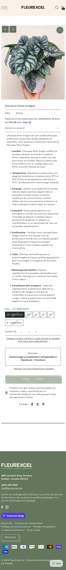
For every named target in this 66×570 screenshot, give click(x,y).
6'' (51, 314)
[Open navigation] (5, 7)
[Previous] (5, 29)
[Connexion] (56, 7)
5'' (43, 314)
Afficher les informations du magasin (34, 369)
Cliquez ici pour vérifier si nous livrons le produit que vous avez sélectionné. (33, 340)
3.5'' (29, 314)
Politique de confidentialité (29, 523)
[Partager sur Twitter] (37, 404)
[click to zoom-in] (59, 30)
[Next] (13, 29)
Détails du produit (15, 128)
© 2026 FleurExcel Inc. (13, 560)
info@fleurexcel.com (11, 488)
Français (10, 537)
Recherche (6, 523)
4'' (36, 314)
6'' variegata (14, 323)
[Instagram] (6, 507)
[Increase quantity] (36, 332)
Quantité (10, 331)
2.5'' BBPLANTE (15, 314)
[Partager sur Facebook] (32, 404)
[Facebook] (2, 507)
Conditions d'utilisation (12, 530)
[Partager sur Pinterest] (43, 404)
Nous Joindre (33, 530)
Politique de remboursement (16, 526)
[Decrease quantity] (21, 332)
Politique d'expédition (44, 526)
